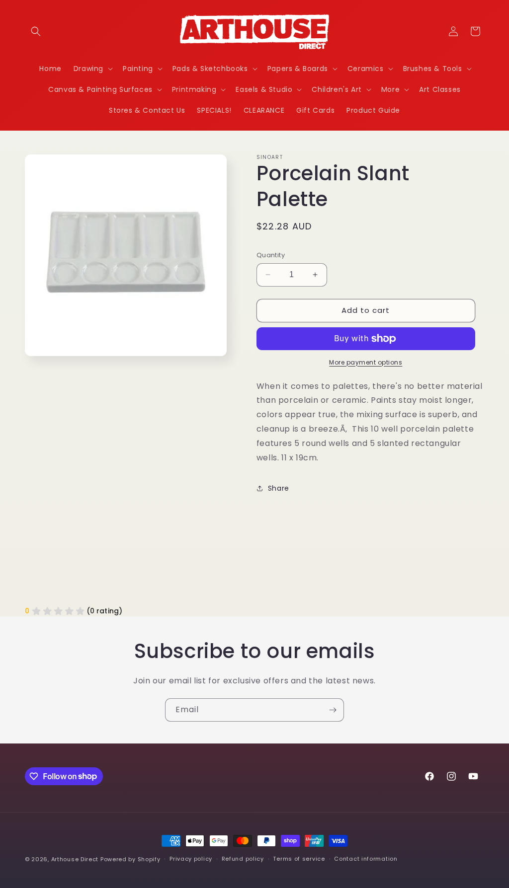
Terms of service (299, 859)
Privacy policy (191, 859)
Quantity (270, 255)
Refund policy (243, 859)
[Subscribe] (332, 710)
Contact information (365, 859)
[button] (36, 31)
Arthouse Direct (75, 859)
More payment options (365, 362)
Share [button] (278, 488)
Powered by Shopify (130, 859)
